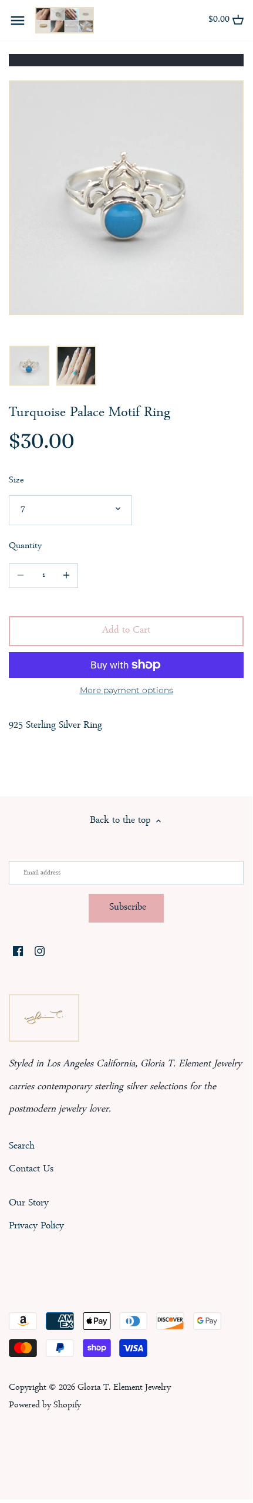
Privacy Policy (36, 1226)
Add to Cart (126, 631)
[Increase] (66, 575)
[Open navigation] (17, 20)
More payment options (126, 690)
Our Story (29, 1203)
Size (16, 481)
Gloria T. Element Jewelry (124, 1388)
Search (22, 1146)
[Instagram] (40, 952)
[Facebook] (18, 952)
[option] (29, 365)
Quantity (25, 546)
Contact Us (31, 1169)
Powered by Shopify (45, 1405)
